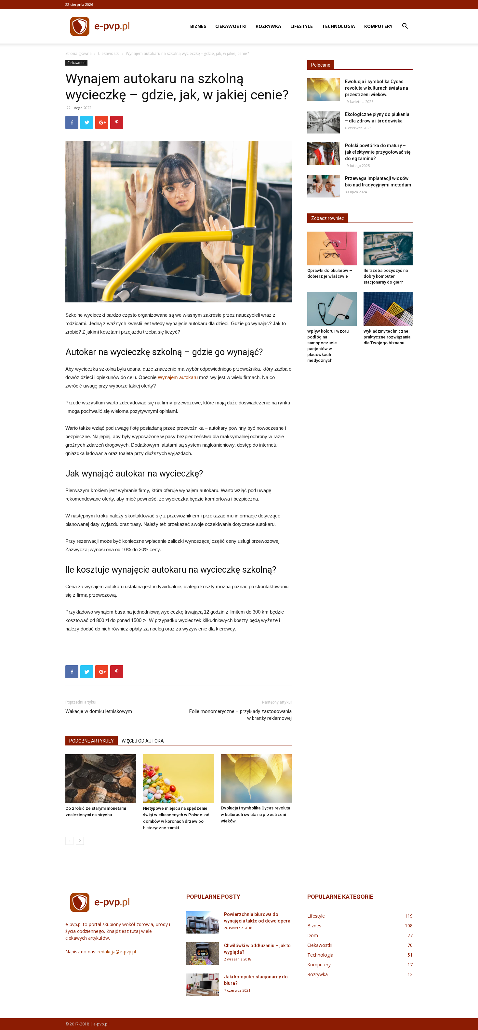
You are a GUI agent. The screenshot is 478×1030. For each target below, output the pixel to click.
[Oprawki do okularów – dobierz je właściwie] (332, 248)
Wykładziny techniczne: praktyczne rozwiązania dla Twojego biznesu (387, 337)
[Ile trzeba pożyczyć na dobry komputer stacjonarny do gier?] (388, 248)
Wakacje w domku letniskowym (98, 711)
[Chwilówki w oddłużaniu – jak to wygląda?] (202, 953)
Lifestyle (301, 26)
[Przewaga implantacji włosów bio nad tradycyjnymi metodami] (323, 186)
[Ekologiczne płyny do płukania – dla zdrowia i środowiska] (323, 122)
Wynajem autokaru (178, 377)
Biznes (198, 26)
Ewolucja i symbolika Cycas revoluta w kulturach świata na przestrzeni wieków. (255, 814)
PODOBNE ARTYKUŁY (91, 741)
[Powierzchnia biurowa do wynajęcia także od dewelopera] (202, 922)
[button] (405, 27)
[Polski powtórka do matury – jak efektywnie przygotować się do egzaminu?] (323, 153)
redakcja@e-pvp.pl (117, 951)
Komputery (378, 26)
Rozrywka (268, 26)
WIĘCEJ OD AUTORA (143, 741)
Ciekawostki (230, 26)
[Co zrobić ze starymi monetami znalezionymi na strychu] (100, 778)
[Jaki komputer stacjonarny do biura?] (202, 984)
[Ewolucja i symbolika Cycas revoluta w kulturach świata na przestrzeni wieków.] (256, 778)
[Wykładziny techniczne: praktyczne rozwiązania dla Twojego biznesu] (388, 309)
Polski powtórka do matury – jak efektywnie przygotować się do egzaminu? (378, 152)
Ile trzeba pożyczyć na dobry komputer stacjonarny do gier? (386, 276)
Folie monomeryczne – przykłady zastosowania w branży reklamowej (240, 714)
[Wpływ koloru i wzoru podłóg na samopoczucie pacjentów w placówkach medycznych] (332, 309)
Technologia (338, 26)
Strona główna (78, 53)
